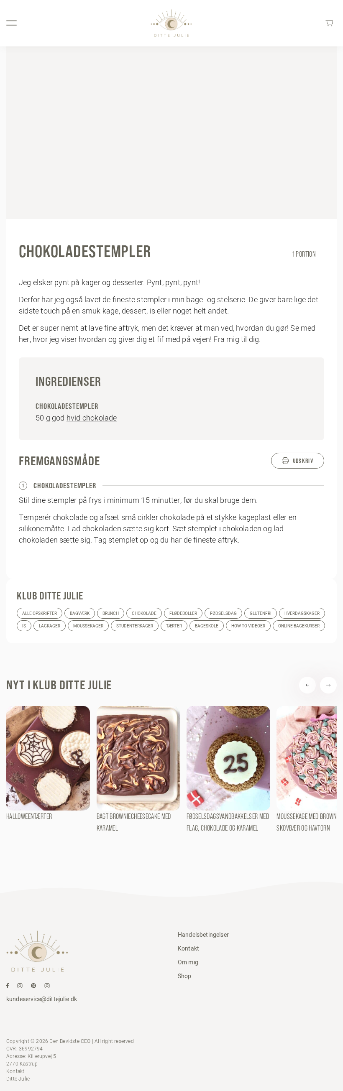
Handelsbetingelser (203, 934)
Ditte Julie (18, 1078)
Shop (185, 976)
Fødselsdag (223, 613)
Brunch (110, 613)
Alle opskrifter (39, 613)
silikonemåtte (41, 528)
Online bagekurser (299, 626)
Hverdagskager (302, 613)
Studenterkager (134, 626)
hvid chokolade (92, 418)
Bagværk (80, 613)
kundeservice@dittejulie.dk (41, 999)
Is (24, 626)
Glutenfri (260, 613)
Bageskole (206, 626)
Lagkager (49, 626)
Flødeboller (183, 613)
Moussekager (88, 626)
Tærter (174, 626)
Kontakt (188, 948)
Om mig (188, 962)
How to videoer (248, 626)
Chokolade (144, 613)
